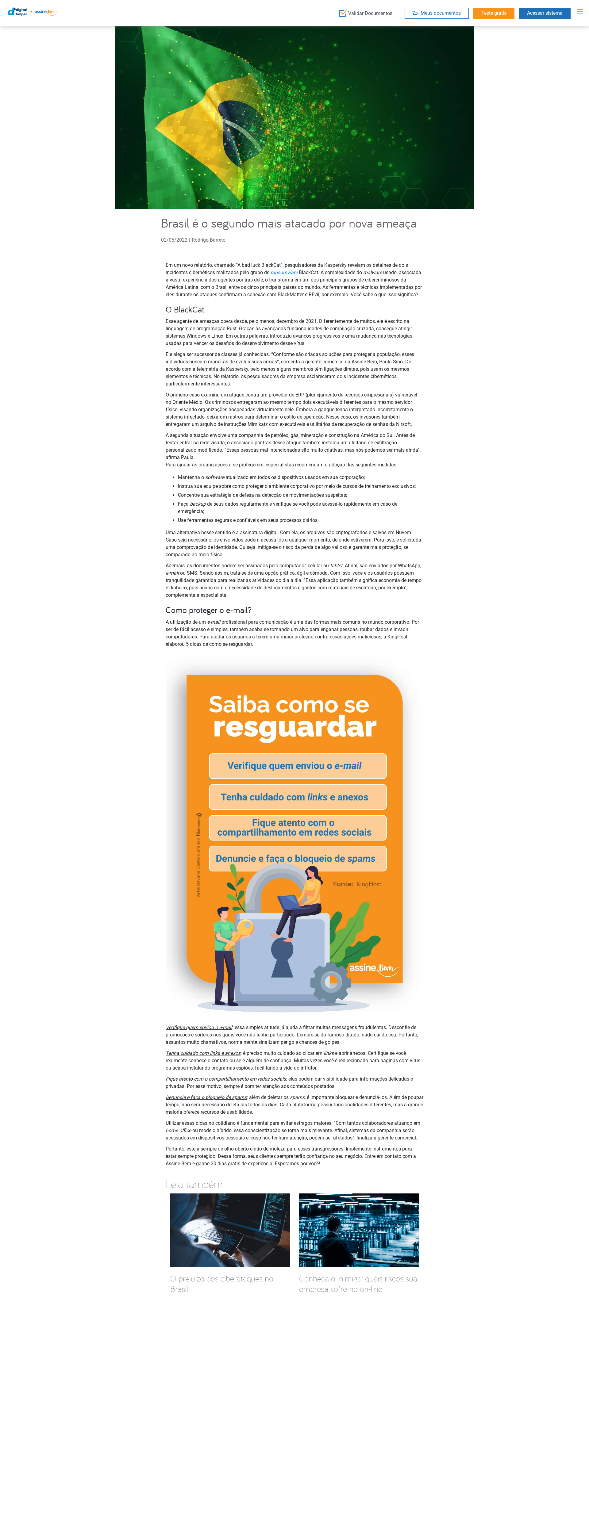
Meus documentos (439, 13)
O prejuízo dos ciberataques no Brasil (221, 1283)
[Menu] (580, 11)
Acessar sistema (545, 13)
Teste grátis (493, 13)
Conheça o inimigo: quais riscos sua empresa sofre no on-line (358, 1283)
